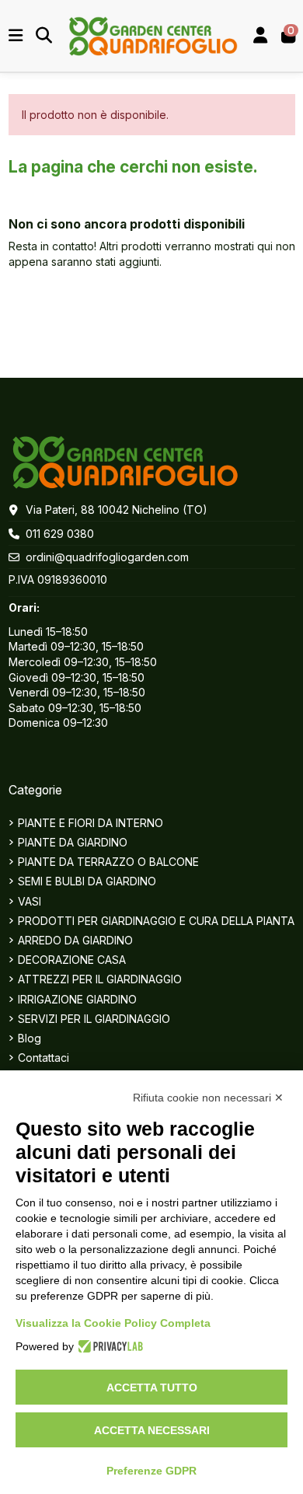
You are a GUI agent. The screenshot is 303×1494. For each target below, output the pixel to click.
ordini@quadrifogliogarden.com (107, 557)
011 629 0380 (60, 533)
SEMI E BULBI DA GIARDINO (87, 881)
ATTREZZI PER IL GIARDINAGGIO (100, 979)
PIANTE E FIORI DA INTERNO (90, 822)
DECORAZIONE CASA (72, 959)
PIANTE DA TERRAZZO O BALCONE (108, 861)
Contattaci (43, 1057)
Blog (29, 1038)
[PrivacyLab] (108, 1346)
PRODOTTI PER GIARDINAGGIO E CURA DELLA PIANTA (156, 920)
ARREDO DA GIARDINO (75, 940)
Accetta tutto (151, 1387)
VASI (29, 901)
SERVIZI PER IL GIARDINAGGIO (94, 1018)
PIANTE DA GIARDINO (72, 842)
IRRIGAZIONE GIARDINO (77, 999)
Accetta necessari (152, 1430)
